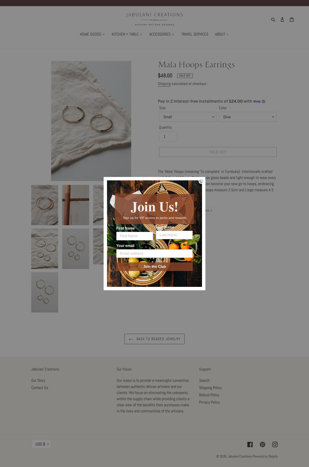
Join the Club (154, 267)
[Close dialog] (201, 181)
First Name (125, 228)
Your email (125, 246)
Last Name (165, 227)
